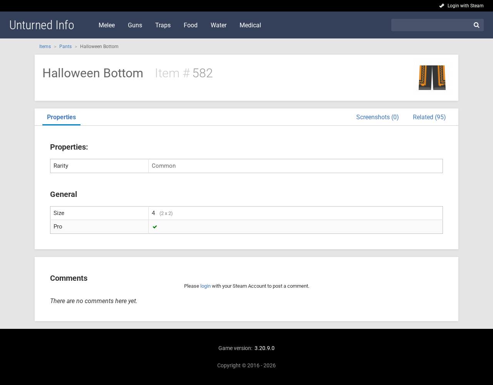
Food (191, 25)
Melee (107, 25)
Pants (65, 46)
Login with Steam (466, 5)
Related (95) (429, 117)
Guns (135, 25)
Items (45, 46)
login (205, 286)
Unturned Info (41, 25)
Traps (163, 25)
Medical (250, 25)
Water (218, 25)
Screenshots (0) (377, 117)
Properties (61, 117)
